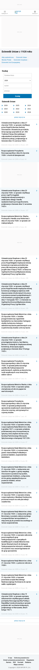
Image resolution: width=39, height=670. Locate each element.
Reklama (28, 662)
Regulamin (30, 660)
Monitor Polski (6, 60)
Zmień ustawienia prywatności (14, 660)
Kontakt (20, 662)
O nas (10, 658)
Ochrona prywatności (21, 658)
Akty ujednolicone (8, 57)
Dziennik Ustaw (21, 57)
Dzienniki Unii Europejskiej (11, 62)
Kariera (8, 662)
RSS (14, 662)
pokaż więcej (18, 621)
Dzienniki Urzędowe (20, 60)
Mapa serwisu (18, 664)
